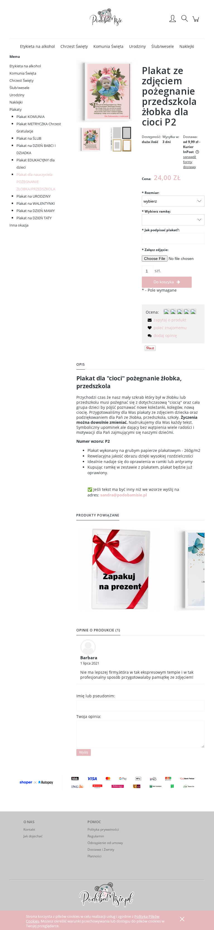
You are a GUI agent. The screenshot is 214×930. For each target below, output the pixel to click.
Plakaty (15, 109)
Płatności (94, 856)
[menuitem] (37, 46)
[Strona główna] (107, 19)
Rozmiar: (150, 192)
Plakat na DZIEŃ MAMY (35, 210)
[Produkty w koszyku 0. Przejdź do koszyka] (196, 21)
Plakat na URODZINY (33, 196)
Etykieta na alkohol (25, 65)
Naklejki (16, 102)
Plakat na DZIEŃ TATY (34, 217)
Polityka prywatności (103, 829)
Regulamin (95, 836)
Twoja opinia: (88, 716)
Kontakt (29, 829)
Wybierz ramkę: (156, 211)
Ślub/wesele (19, 87)
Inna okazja (18, 225)
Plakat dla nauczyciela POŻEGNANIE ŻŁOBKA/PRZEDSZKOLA (35, 181)
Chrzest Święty (21, 80)
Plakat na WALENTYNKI (35, 203)
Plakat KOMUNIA (30, 116)
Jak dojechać (33, 836)
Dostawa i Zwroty (100, 849)
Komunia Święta (22, 73)
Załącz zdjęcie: (155, 249)
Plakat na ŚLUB (28, 138)
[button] (166, 320)
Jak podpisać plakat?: (160, 230)
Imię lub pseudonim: (95, 695)
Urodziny (17, 94)
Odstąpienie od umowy (105, 842)
